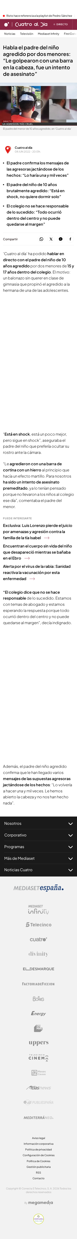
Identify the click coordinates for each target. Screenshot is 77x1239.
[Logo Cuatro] (38, 939)
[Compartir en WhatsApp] (41, 239)
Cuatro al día (23, 147)
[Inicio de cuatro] (6, 24)
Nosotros (12, 823)
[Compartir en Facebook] (70, 239)
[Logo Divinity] (38, 954)
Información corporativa (38, 1143)
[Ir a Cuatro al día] (31, 24)
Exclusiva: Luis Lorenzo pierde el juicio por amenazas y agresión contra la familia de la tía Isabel (37, 531)
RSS (38, 1172)
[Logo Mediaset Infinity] (38, 909)
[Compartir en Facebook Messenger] (60, 239)
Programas (14, 846)
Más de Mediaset (19, 858)
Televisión (26, 33)
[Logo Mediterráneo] (38, 1117)
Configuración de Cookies (39, 1155)
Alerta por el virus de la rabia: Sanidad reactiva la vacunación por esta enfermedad (37, 572)
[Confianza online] (38, 1223)
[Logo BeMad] (38, 1028)
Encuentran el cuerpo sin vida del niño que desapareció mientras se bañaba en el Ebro (37, 552)
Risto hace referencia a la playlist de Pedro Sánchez (39, 16)
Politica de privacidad (38, 1149)
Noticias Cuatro (18, 869)
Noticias (9, 33)
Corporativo (15, 834)
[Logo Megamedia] (40, 1202)
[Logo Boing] (38, 998)
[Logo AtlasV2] (38, 1088)
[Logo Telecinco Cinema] (38, 1058)
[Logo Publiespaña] (38, 1102)
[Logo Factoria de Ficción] (38, 984)
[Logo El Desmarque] (38, 969)
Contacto (38, 1178)
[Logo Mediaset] (38, 890)
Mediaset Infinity (48, 33)
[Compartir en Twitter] (51, 239)
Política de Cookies (38, 1161)
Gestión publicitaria (39, 1166)
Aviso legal (38, 1138)
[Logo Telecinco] (38, 924)
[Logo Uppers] (38, 1043)
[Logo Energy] (38, 1013)
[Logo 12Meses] (38, 1073)
